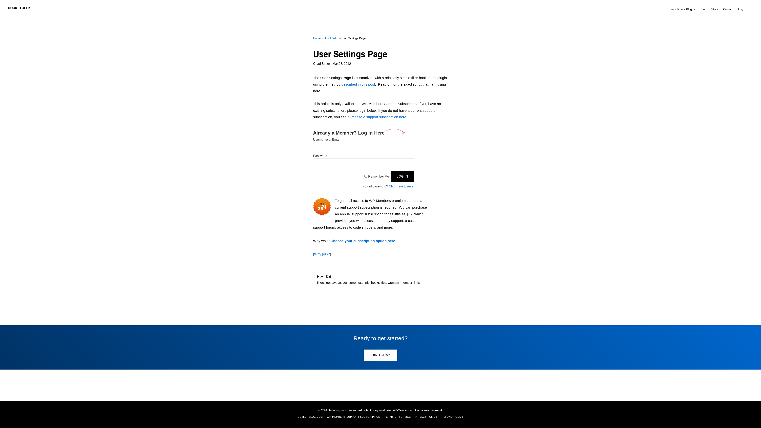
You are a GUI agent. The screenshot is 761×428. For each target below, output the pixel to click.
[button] (751, 6)
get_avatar (333, 282)
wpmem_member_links (404, 282)
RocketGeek (19, 8)
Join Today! (380, 355)
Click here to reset (401, 186)
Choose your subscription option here (363, 241)
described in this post (358, 84)
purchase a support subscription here (377, 117)
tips (383, 282)
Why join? (322, 254)
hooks (375, 282)
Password (320, 156)
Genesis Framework (431, 410)
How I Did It (325, 276)
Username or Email (326, 139)
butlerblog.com (337, 410)
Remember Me (378, 176)
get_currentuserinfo (356, 282)
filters (321, 282)
